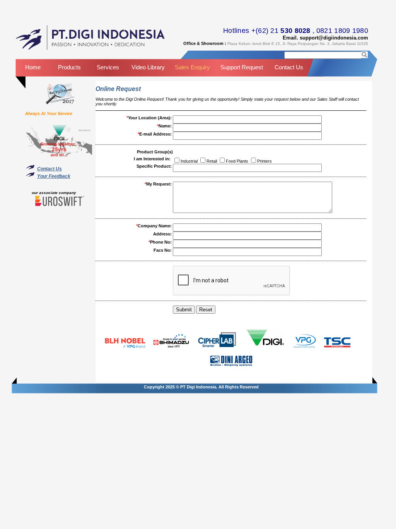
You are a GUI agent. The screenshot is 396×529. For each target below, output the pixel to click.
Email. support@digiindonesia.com (325, 38)
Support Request (241, 67)
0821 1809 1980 (342, 30)
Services (108, 67)
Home (33, 67)
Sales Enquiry (192, 67)
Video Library (148, 67)
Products (69, 67)
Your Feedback (53, 176)
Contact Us (289, 67)
